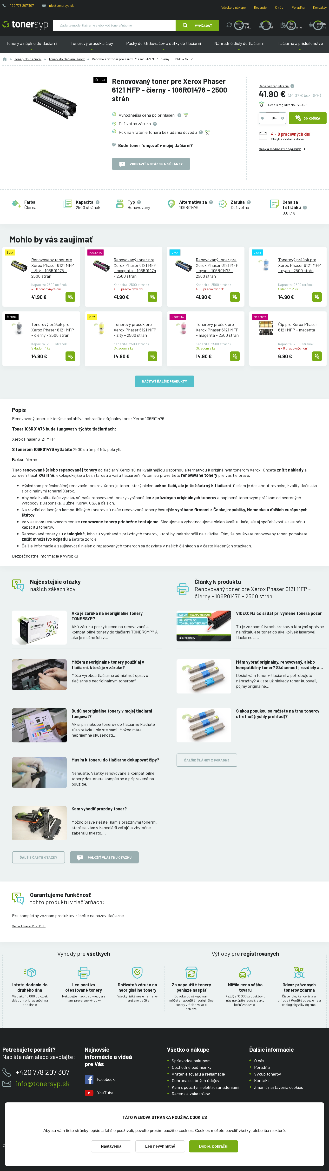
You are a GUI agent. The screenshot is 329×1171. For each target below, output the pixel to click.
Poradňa (298, 7)
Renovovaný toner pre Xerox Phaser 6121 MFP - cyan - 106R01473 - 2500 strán (217, 268)
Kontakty (320, 7)
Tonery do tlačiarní (27, 59)
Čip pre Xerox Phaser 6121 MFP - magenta (297, 327)
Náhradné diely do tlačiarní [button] (238, 46)
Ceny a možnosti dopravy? (280, 149)
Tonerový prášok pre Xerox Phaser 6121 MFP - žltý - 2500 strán (135, 330)
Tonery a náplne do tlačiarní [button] (33, 46)
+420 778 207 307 (21, 5)
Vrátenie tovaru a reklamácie (198, 1074)
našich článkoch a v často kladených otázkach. (209, 545)
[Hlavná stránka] (25, 25)
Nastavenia (111, 1146)
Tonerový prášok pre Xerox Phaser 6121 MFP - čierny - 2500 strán (52, 330)
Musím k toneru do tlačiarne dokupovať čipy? (115, 759)
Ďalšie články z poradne (207, 760)
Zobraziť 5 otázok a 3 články (156, 164)
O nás (279, 7)
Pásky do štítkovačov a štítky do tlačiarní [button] (163, 46)
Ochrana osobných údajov (195, 1080)
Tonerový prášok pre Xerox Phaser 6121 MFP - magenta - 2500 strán (217, 330)
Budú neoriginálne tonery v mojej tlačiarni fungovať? (112, 713)
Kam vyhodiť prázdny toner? (99, 808)
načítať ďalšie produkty (164, 381)
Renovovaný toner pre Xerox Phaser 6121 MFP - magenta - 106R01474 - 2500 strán (135, 268)
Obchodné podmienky (191, 1067)
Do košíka (311, 118)
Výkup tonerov (267, 1074)
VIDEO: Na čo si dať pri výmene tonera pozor (279, 613)
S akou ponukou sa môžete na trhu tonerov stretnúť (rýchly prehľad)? (277, 713)
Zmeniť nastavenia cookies (278, 1087)
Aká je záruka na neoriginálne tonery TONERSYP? (107, 616)
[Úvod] (4, 59)
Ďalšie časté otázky (38, 857)
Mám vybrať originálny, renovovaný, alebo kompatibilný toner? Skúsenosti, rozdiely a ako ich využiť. (277, 664)
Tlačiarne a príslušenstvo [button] (298, 46)
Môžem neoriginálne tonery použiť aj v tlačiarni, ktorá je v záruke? (108, 664)
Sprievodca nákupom (191, 1060)
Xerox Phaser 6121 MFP (33, 439)
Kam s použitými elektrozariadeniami (205, 1087)
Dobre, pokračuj (213, 1146)
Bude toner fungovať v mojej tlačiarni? (155, 145)
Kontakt (261, 1080)
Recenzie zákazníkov (191, 1093)
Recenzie (260, 7)
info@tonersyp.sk (61, 5)
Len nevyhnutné (160, 1146)
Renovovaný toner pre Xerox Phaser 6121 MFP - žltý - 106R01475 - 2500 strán (52, 268)
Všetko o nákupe (233, 7)
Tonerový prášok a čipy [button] (92, 46)
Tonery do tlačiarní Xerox (67, 59)
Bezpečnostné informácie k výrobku (45, 556)
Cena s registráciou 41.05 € (288, 105)
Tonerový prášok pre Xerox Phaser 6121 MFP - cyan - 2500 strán (299, 265)
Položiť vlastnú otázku (110, 857)
